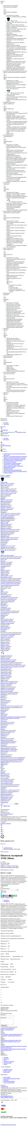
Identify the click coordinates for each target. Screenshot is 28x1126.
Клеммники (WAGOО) (6, 655)
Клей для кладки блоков (7, 691)
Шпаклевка (3, 604)
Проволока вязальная (6, 794)
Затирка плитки (5, 626)
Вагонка (3, 772)
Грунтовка (3, 544)
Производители (8, 1063)
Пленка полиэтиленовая (7, 740)
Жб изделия (3, 715)
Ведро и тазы (4, 482)
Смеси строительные (9, 1082)
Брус (2, 767)
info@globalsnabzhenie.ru (8, 432)
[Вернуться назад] (5, 10)
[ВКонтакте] (3, 896)
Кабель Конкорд (5, 650)
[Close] (1, 1012)
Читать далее (4, 885)
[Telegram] (8, 896)
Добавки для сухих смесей (7, 547)
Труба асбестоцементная (19, 716)
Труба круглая (4, 802)
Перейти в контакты (6, 823)
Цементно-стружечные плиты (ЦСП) (10, 718)
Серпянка (3, 631)
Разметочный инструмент (7, 533)
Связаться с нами (21, 432)
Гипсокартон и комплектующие (12, 1078)
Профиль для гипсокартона (8, 688)
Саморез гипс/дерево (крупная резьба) (10, 579)
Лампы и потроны (5, 658)
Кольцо (3, 716)
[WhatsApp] (14, 896)
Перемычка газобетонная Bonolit (9, 693)
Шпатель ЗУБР (4, 522)
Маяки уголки (4, 680)
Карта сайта (7, 1072)
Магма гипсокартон (6, 677)
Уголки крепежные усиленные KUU (10, 585)
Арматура (3, 788)
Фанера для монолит (6, 756)
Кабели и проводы (5, 647)
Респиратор (3, 512)
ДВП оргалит (4, 764)
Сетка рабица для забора (7, 780)
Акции (5, 1064)
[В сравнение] (2, 892)
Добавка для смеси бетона (7, 623)
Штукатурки (4, 593)
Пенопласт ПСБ (5, 734)
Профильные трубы (6, 799)
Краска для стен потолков (7, 555)
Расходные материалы (9, 1081)
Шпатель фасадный (6, 525)
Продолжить (4, 1025)
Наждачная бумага (5, 503)
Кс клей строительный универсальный (10, 558)
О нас (5, 1060)
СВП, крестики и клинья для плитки (10, 514)
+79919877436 (4, 1086)
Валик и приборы (5, 476)
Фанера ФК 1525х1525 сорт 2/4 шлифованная (12, 759)
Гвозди (2, 569)
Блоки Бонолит (4, 710)
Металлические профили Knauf (9, 683)
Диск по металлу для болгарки (8, 493)
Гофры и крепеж (5, 645)
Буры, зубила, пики (6, 588)
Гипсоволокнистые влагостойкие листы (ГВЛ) (12, 666)
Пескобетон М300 (5, 609)
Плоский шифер (9, 716)
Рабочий (3, 712)
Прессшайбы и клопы (6, 577)
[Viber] (12, 896)
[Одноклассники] (6, 896)
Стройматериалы (8, 847)
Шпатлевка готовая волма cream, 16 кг (10, 1041)
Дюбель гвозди (4, 574)
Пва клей (3, 560)
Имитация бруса (5, 775)
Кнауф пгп (3, 696)
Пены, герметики (5, 639)
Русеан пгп (3, 704)
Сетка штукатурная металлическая (9, 786)
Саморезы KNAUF (5, 566)
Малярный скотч (5, 536)
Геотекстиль (4, 726)
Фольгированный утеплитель (8, 748)
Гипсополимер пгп (5, 702)
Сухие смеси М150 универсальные (9, 612)
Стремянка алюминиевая (7, 517)
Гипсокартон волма (6, 669)
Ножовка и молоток (6, 506)
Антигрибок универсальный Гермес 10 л (11, 1035)
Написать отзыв (4, 1007)
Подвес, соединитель (6, 685)
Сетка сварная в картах (6, 783)
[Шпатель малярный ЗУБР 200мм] (9, 867)
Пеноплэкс (3, 737)
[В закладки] (5, 892)
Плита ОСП (4, 753)
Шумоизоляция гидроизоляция (8, 750)
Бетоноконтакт (4, 541)
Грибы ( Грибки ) (5, 571)
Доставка (6, 422)
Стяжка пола (4, 607)
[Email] (9, 1124)
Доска (2, 769)
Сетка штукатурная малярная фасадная (10, 634)
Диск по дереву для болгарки (8, 490)
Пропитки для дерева (6, 563)
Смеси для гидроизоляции (7, 601)
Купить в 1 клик (9, 897)
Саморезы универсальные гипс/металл (10, 582)
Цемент (2, 617)
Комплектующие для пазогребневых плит (11, 707)
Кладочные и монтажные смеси (9, 598)
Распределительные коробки (8, 661)
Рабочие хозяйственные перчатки (9, 539)
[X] (10, 896)
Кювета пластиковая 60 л (7, 1029)
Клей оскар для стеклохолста (8, 550)
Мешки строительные (6, 501)
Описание (6, 900)
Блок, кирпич (7, 1077)
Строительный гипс (6, 596)
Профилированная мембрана (8, 742)
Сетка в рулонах (5, 778)
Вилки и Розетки (5, 642)
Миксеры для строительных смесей (10, 531)
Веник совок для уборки (7, 484)
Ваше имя (3, 1014)
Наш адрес (6, 424)
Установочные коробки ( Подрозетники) (11, 664)
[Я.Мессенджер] (1, 896)
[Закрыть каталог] (2, 3)
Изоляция (6, 1080)
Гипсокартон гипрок (6, 672)
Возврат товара (7, 1070)
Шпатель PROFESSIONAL (7, 520)
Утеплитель (4, 721)
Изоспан (3, 729)
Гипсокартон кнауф (6, 674)
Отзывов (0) (7, 901)
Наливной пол (4, 615)
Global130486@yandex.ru (7, 1097)
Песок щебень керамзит (7, 620)
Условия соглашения (9, 1061)
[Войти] (14, 827)
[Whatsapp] (4, 1124)
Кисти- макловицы (5, 495)
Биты (2, 590)
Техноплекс (4, 745)
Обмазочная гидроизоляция (8, 731)
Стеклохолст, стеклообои (7, 636)
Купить (2, 1032)
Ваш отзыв (3, 1017)
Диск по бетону (5, 487)
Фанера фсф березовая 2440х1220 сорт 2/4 (11, 761)
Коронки (3, 498)
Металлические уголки (6, 797)
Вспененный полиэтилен (7, 723)
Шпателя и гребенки (6, 528)
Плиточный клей (5, 628)
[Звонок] (13, 1124)
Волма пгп (3, 699)
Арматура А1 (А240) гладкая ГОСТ (10, 791)
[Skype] (16, 896)
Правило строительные (6, 509)
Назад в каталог (5, 851)
